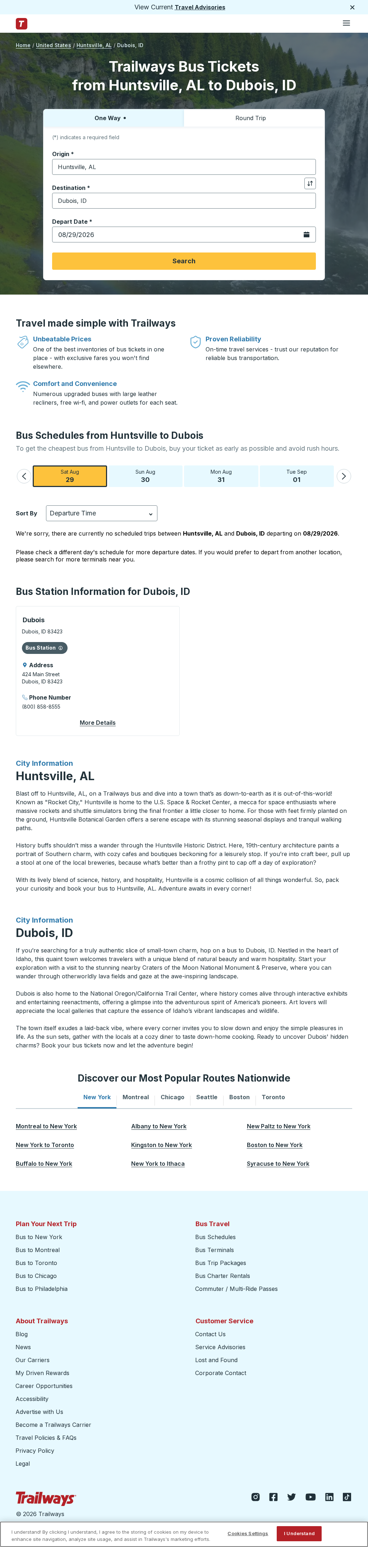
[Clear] (308, 167)
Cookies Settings (247, 1533)
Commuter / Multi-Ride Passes (236, 1288)
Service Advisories (220, 1347)
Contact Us (210, 1334)
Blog (21, 1334)
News (23, 1347)
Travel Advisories (200, 7)
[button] (24, 476)
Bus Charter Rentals (222, 1275)
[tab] (97, 1097)
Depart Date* (72, 221)
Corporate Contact (220, 1373)
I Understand (299, 1533)
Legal (22, 1463)
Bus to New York (38, 1237)
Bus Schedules (215, 1237)
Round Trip (250, 118)
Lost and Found (216, 1360)
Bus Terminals (214, 1249)
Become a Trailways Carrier (54, 1424)
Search (184, 261)
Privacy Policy (34, 1450)
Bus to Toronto (36, 1262)
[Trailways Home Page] (21, 23)
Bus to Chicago (36, 1275)
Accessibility (32, 1398)
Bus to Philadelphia (41, 1288)
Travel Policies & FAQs (46, 1437)
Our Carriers (32, 1360)
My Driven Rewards (42, 1373)
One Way (108, 118)
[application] (98, 671)
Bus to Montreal (37, 1249)
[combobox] (184, 167)
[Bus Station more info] (60, 647)
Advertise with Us (39, 1411)
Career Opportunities (44, 1385)
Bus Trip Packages (220, 1262)
